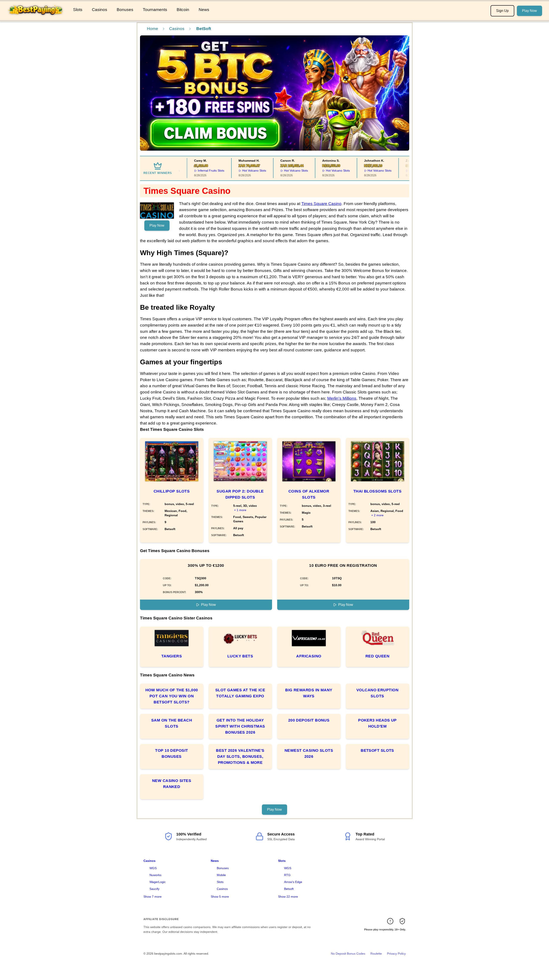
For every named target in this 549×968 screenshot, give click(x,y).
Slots (77, 9)
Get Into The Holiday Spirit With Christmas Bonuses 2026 (240, 726)
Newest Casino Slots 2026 (309, 753)
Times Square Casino (321, 203)
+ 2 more (377, 515)
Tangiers (171, 656)
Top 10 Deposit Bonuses (171, 753)
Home (152, 28)
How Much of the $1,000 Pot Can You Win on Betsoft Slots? (171, 696)
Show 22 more (288, 896)
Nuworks (155, 875)
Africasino (308, 656)
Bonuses (125, 9)
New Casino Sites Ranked (171, 784)
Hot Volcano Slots (243, 170)
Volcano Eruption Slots (377, 693)
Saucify (154, 889)
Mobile (221, 875)
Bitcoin (183, 9)
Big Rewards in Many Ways (308, 693)
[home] (35, 17)
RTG (287, 875)
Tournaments (155, 9)
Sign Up (502, 11)
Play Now (529, 11)
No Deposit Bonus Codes (348, 953)
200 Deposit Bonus (309, 720)
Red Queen (377, 656)
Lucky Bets (240, 656)
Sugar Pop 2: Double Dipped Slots (240, 494)
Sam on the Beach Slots (171, 723)
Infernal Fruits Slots (199, 170)
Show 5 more (220, 896)
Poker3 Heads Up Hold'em (377, 723)
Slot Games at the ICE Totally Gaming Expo (240, 693)
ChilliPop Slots (172, 491)
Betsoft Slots (377, 750)
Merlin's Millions (341, 398)
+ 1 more (240, 510)
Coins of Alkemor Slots (308, 494)
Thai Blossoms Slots (377, 491)
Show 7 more (152, 896)
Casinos (99, 9)
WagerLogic (157, 882)
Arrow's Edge (293, 882)
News (204, 9)
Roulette (376, 953)
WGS (153, 868)
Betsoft (289, 889)
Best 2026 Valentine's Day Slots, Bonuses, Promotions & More (240, 756)
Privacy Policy (396, 953)
